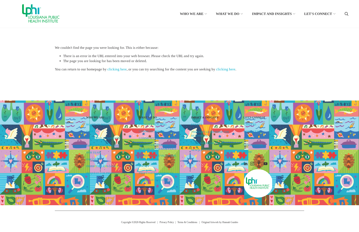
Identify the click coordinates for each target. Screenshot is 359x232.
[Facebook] (259, 164)
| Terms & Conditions (185, 222)
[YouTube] (265, 164)
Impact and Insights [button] (272, 14)
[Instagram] (252, 164)
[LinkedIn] (245, 164)
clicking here (117, 69)
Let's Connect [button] (318, 14)
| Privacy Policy (165, 222)
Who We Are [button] (191, 14)
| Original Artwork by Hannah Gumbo (217, 222)
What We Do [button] (227, 14)
